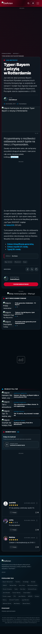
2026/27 (5, 585)
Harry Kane (22, 585)
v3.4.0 (3, 572)
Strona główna (6, 53)
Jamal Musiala (6, 592)
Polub (14, 512)
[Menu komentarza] (37, 503)
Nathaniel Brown (32, 589)
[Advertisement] (21, 30)
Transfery (17, 581)
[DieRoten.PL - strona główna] (10, 3)
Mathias (12, 537)
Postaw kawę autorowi (21, 284)
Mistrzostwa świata (32, 585)
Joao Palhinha (21, 596)
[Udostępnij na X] (32, 269)
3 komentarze (22, 104)
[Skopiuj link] (36, 269)
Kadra (16, 589)
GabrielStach (14, 279)
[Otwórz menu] (37, 3)
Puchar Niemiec (16, 592)
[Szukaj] (28, 3)
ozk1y (11, 520)
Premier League (7, 596)
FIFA (14, 596)
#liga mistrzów (8, 262)
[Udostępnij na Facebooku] (27, 269)
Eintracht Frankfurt (14, 599)
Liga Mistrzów (25, 599)
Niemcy (5, 599)
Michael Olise (13, 585)
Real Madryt (17, 603)
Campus (37, 596)
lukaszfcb (10, 225)
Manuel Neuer (26, 603)
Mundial (33, 581)
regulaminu (14, 157)
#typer (25, 262)
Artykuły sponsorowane (8, 611)
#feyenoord (18, 262)
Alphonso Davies (7, 603)
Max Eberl (22, 589)
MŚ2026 (30, 596)
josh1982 (12, 503)
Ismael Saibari (26, 592)
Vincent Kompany (7, 589)
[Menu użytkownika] (33, 3)
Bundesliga (26, 581)
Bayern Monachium (8, 581)
